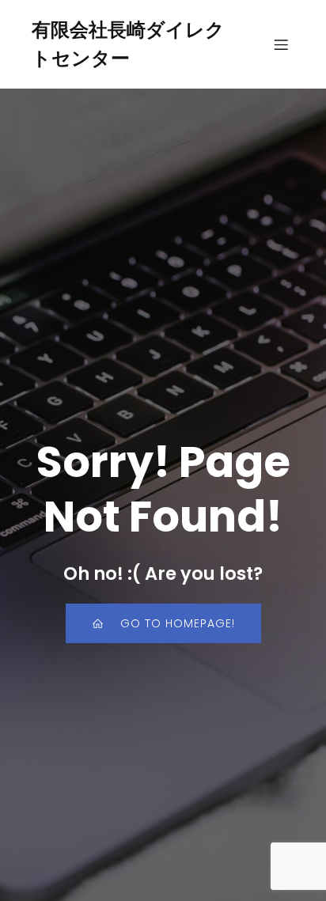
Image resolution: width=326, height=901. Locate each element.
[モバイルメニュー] (280, 44)
